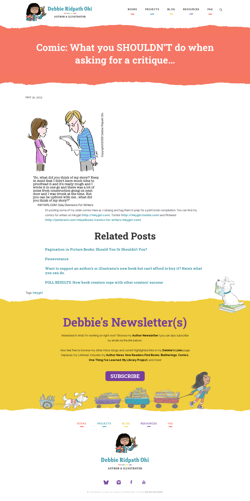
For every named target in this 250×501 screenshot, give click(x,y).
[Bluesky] (106, 482)
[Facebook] (131, 482)
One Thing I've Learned (105, 360)
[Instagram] (118, 482)
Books (132, 9)
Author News (115, 355)
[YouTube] (143, 482)
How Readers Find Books (142, 355)
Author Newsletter (145, 335)
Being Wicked (154, 492)
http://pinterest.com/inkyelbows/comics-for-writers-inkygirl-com (93, 220)
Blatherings (169, 355)
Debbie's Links (172, 350)
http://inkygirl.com (95, 215)
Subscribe (125, 376)
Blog (171, 9)
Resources (191, 9)
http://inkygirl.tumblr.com (140, 215)
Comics (183, 355)
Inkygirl (38, 292)
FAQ (210, 9)
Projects (152, 9)
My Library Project (134, 360)
